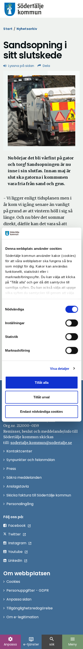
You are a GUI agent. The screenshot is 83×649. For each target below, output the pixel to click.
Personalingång (19, 503)
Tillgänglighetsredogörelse (29, 608)
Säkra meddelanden (24, 477)
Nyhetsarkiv (27, 29)
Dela (46, 65)
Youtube (15, 551)
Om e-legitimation (22, 617)
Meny (72, 641)
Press (11, 468)
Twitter (14, 534)
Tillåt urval (41, 397)
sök (51, 641)
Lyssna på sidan (21, 65)
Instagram (17, 543)
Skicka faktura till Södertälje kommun (38, 495)
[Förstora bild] (41, 110)
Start (8, 29)
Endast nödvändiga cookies (41, 411)
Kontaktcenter (19, 451)
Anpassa (10, 641)
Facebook (17, 525)
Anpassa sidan (18, 599)
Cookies (13, 581)
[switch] (71, 323)
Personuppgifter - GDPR (27, 590)
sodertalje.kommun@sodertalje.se (41, 442)
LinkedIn (15, 560)
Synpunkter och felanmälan (30, 459)
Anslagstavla (17, 486)
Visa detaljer (59, 368)
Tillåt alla (41, 382)
